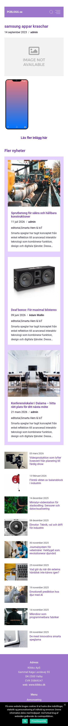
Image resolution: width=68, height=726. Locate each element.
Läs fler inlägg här (34, 138)
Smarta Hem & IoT (31, 227)
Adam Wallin (36, 315)
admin (34, 32)
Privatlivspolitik (39, 721)
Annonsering (34, 699)
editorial (15, 227)
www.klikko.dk (37, 684)
